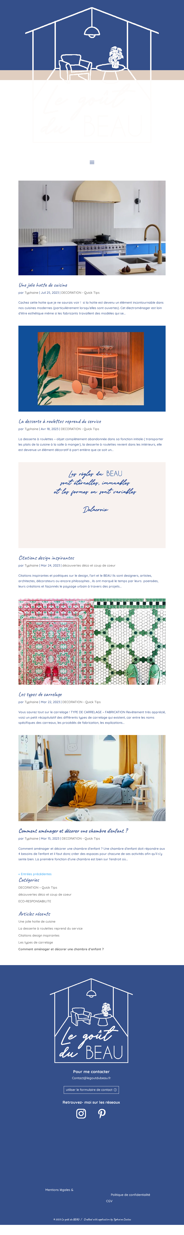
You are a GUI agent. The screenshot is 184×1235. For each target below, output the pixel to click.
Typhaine (31, 293)
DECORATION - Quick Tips (80, 293)
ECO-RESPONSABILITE (34, 901)
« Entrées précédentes (35, 874)
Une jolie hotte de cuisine (42, 285)
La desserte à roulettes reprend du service (59, 421)
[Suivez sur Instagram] (81, 1113)
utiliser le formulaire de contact (89, 1090)
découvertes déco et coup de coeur (89, 565)
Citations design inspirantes (46, 557)
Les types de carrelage (39, 694)
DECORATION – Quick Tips (37, 887)
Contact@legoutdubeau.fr (91, 1078)
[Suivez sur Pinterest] (101, 1113)
